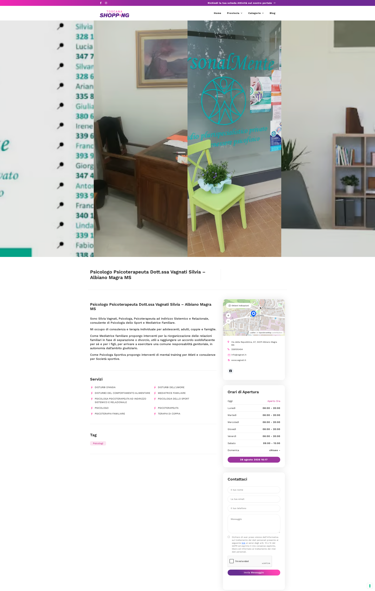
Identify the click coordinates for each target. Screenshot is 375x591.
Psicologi (98, 443)
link (243, 543)
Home (217, 13)
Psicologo (102, 408)
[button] (228, 315)
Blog (272, 13)
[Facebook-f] (101, 3)
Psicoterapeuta (168, 408)
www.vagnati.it (238, 360)
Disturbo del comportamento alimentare (122, 393)
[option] (47, 138)
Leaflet (252, 333)
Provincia (233, 13)
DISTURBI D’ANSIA (105, 387)
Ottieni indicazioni (240, 306)
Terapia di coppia (169, 413)
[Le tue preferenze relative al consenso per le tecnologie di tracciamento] (370, 586)
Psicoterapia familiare (110, 413)
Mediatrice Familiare (172, 393)
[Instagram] (106, 3)
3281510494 (237, 349)
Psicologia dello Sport (173, 398)
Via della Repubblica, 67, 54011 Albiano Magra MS (254, 343)
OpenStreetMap (265, 333)
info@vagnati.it (238, 355)
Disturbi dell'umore (171, 387)
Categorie (254, 13)
